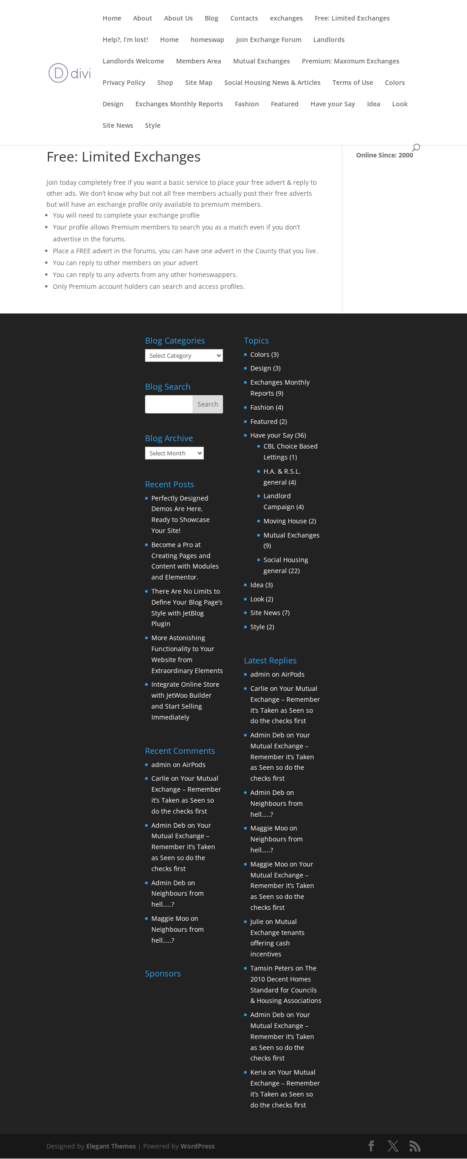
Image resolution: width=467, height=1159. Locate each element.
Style (153, 126)
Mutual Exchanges (261, 61)
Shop (165, 83)
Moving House (285, 521)
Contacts (244, 18)
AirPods (194, 764)
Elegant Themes (111, 1146)
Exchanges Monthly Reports (179, 104)
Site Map (199, 83)
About (142, 18)
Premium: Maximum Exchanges (351, 61)
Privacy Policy (124, 83)
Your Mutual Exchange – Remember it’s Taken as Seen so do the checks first (183, 847)
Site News (118, 126)
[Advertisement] (202, 1039)
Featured (285, 104)
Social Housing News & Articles (272, 83)
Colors (395, 83)
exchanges (286, 18)
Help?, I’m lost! (125, 40)
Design (113, 104)
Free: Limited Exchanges (352, 18)
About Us (178, 18)
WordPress (198, 1146)
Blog (211, 18)
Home (112, 18)
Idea (373, 104)
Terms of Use (352, 83)
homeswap (207, 40)
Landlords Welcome (133, 61)
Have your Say (333, 104)
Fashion (247, 104)
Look (400, 104)
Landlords (329, 40)
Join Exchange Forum (268, 40)
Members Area (198, 61)
